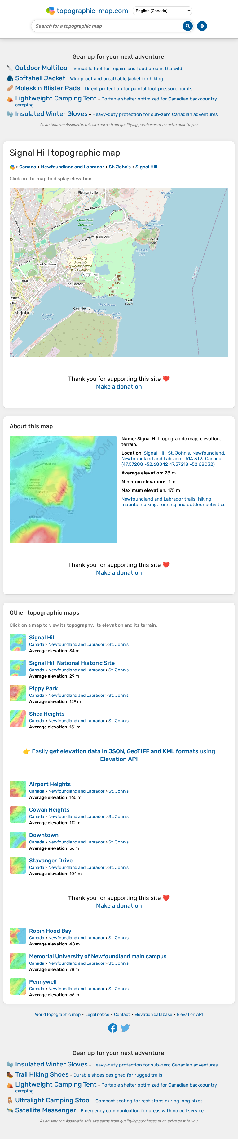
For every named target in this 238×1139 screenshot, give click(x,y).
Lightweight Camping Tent (56, 98)
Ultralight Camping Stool (53, 1100)
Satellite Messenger (45, 1110)
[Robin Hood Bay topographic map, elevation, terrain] (18, 937)
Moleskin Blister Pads (47, 88)
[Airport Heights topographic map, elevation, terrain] (18, 790)
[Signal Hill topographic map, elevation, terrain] (63, 489)
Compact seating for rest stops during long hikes (149, 1101)
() (173, 458)
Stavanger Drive (51, 860)
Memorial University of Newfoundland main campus (98, 956)
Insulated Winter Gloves (51, 114)
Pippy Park (43, 688)
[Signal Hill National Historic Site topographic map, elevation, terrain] (18, 669)
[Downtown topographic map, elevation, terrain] (18, 841)
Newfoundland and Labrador (76, 644)
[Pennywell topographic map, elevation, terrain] (18, 988)
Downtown (44, 835)
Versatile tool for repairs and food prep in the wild (127, 68)
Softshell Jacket (40, 78)
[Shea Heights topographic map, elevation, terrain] (18, 720)
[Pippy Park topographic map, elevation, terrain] (18, 694)
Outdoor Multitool (42, 68)
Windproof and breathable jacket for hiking (116, 79)
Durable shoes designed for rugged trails (117, 1075)
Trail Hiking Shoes (42, 1074)
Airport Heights (50, 784)
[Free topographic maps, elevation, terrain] (12, 167)
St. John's (118, 644)
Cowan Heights (49, 809)
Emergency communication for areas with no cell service (142, 1111)
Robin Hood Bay (50, 931)
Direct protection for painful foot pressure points (138, 88)
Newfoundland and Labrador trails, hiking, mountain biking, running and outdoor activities (173, 501)
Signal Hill (42, 637)
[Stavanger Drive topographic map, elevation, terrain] (18, 866)
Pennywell (43, 981)
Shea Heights (47, 713)
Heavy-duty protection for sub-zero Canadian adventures (155, 114)
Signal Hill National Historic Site (72, 663)
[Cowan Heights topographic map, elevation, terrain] (18, 815)
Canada (36, 644)
